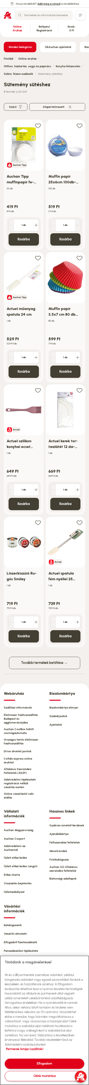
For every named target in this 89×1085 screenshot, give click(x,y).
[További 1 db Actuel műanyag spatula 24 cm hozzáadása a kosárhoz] (36, 357)
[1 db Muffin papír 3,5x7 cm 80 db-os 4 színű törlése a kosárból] (53, 357)
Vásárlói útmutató (15, 933)
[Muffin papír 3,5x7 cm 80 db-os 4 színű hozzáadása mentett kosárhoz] (79, 258)
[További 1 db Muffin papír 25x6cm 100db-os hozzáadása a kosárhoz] (77, 225)
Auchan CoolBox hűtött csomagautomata (19, 731)
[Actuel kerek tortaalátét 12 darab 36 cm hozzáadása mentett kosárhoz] (79, 390)
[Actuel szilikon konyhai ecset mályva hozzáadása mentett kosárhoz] (38, 390)
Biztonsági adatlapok (62, 878)
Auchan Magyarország (18, 830)
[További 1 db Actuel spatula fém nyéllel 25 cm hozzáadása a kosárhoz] (77, 622)
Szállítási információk (18, 707)
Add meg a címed (48, 3)
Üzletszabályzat (14, 892)
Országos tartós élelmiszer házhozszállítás (21, 741)
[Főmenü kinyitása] (80, 15)
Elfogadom (44, 1063)
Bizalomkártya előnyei (63, 707)
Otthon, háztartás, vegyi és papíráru (27, 66)
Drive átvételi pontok (17, 751)
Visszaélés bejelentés (18, 883)
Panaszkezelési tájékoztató (21, 950)
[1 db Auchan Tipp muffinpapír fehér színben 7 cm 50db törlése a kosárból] (11, 225)
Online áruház (27, 58)
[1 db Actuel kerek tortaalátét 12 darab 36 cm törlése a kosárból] (53, 490)
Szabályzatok (58, 716)
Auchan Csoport (14, 838)
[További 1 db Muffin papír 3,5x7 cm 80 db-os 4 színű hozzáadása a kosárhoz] (77, 357)
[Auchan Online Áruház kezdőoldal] (7, 15)
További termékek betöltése (42, 663)
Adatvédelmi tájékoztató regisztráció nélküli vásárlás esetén (20, 783)
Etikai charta (12, 874)
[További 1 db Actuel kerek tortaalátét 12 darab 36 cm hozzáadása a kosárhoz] (77, 490)
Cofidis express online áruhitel (18, 760)
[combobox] (43, 15)
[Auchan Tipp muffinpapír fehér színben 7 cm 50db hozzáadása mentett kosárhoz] (38, 125)
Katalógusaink (13, 925)
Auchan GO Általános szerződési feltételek (63, 868)
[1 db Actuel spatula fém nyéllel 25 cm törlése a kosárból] (53, 622)
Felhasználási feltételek (64, 842)
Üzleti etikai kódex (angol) (20, 866)
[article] (24, 185)
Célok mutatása (44, 1076)
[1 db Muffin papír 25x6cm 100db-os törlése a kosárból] (53, 225)
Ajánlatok (55, 724)
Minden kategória (20, 47)
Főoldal (8, 58)
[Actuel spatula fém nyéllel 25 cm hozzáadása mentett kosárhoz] (79, 522)
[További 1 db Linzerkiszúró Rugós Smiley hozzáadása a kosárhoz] (36, 622)
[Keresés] (20, 15)
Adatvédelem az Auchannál (14, 848)
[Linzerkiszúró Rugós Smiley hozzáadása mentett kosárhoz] (38, 522)
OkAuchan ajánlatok (58, 47)
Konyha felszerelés (68, 66)
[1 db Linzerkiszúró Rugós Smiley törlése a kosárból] (11, 622)
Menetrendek (58, 851)
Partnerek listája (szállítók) (24, 1049)
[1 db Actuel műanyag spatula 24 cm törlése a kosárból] (11, 357)
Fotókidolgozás (59, 859)
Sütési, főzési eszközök (18, 74)
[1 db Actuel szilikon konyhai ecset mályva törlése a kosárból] (11, 490)
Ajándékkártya (58, 834)
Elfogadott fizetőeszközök (20, 942)
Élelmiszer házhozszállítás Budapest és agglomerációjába (21, 718)
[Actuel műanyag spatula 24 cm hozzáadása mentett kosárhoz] (38, 258)
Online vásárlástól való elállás (19, 795)
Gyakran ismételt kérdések (66, 825)
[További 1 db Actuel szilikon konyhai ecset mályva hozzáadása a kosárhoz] (36, 490)
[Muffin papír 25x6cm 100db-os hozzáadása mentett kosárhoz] (79, 125)
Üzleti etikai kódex (15, 857)
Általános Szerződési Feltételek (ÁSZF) (17, 771)
